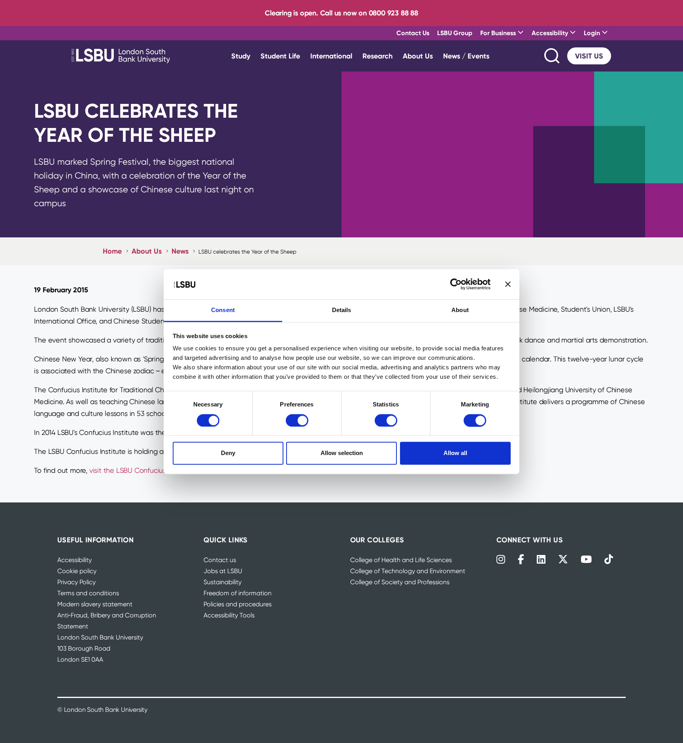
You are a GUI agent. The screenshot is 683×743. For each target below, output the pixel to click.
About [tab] (460, 310)
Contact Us (412, 33)
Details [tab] (341, 310)
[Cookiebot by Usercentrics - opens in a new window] (456, 284)
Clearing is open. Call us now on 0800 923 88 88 (341, 12)
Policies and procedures (238, 604)
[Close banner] (508, 284)
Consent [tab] (223, 310)
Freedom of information (238, 593)
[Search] (552, 56)
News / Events (466, 55)
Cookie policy (76, 571)
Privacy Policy (76, 582)
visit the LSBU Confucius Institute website (155, 470)
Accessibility (74, 560)
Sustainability (223, 582)
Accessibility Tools (229, 615)
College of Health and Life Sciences (401, 560)
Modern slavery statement (94, 604)
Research (377, 55)
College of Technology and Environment (407, 571)
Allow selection (342, 453)
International (331, 55)
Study (240, 55)
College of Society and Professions (399, 582)
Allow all (455, 453)
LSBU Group (454, 33)
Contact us (220, 560)
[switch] (297, 420)
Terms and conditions (88, 593)
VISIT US (589, 55)
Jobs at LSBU (223, 571)
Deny (228, 453)
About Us (418, 55)
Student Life (280, 55)
